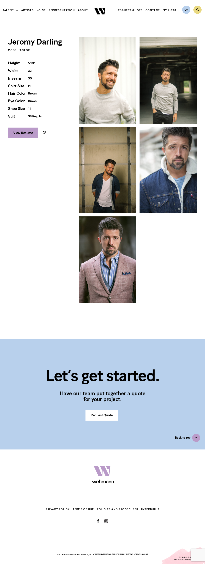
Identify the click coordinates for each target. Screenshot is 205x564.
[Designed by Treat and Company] (183, 555)
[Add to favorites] (44, 132)
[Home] (100, 17)
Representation (62, 10)
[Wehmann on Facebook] (98, 521)
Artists (27, 10)
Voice (41, 10)
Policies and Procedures (117, 509)
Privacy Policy (58, 509)
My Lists (169, 10)
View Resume (23, 133)
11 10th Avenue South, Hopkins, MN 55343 (114, 554)
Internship (150, 509)
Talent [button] (8, 10)
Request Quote (130, 10)
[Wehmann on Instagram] (106, 521)
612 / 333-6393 (141, 554)
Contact (153, 10)
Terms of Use (83, 509)
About (83, 10)
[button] (187, 438)
